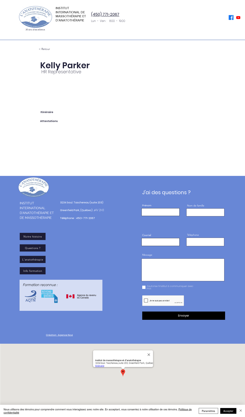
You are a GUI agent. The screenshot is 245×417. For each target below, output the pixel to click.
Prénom (146, 205)
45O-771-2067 (85, 218)
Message (147, 255)
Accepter (228, 411)
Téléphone (193, 235)
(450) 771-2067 (105, 14)
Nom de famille (195, 205)
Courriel (146, 235)
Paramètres (208, 411)
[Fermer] (241, 411)
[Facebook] (231, 17)
